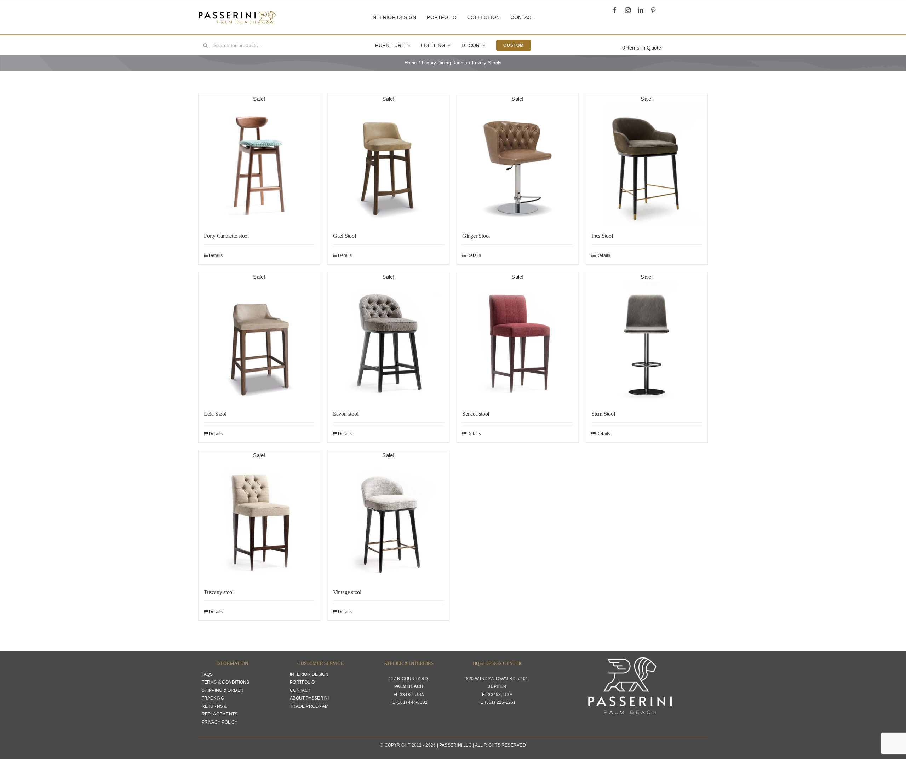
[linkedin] (640, 10)
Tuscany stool (219, 592)
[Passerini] (237, 14)
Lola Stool (215, 414)
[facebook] (615, 10)
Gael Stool (344, 236)
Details (216, 255)
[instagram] (628, 10)
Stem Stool (603, 414)
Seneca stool (475, 414)
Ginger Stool (476, 236)
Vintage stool (347, 592)
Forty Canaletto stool (226, 236)
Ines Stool (602, 236)
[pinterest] (653, 10)
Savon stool (345, 414)
